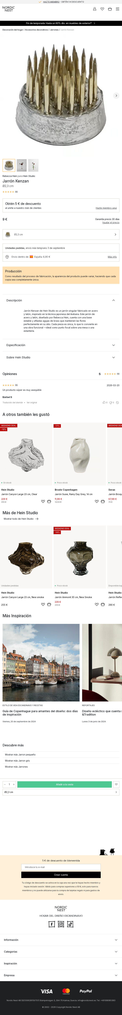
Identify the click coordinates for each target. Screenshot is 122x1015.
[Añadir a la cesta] (49, 501)
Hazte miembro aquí (106, 208)
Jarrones (54, 30)
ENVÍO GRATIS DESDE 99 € (63, 2)
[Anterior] (6, 95)
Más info (112, 256)
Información (11, 939)
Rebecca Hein (10, 176)
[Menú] (117, 9)
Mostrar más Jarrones (16, 766)
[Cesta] (110, 9)
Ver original (32, 402)
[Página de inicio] (9, 8)
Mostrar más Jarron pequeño (20, 754)
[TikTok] (70, 924)
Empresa (9, 975)
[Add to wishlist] (43, 501)
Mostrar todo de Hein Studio (19, 518)
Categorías (10, 951)
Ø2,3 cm (8, 792)
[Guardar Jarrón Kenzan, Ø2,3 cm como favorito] (116, 784)
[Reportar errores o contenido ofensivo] (117, 402)
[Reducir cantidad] (5, 784)
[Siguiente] (116, 95)
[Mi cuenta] (94, 9)
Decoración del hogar (13, 30)
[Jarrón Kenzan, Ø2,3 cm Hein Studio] (61, 95)
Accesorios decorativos (36, 30)
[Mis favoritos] (102, 9)
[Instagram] (61, 924)
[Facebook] (51, 924)
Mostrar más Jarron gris (17, 760)
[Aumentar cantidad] (14, 784)
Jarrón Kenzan (67, 30)
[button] (10, 191)
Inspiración (10, 963)
